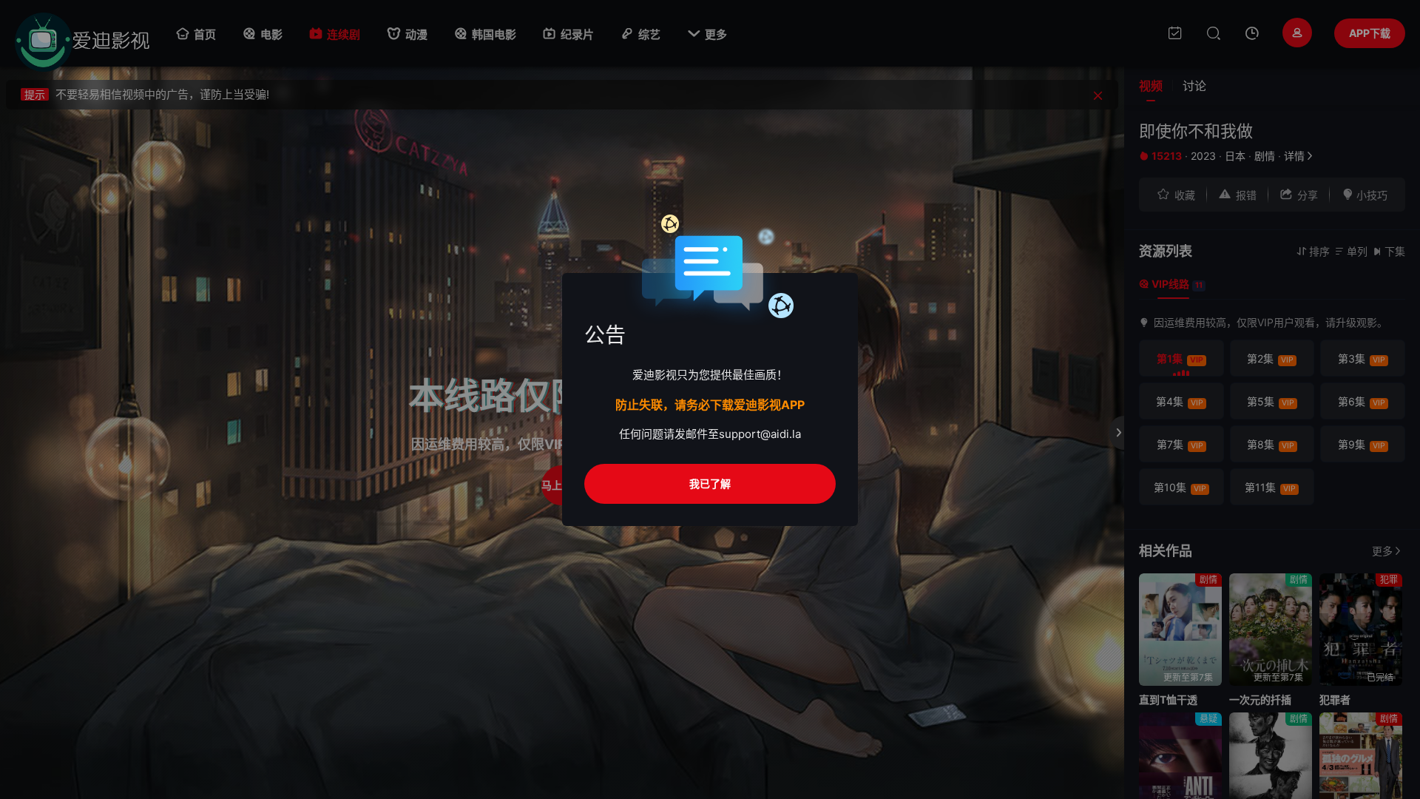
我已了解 (710, 483)
